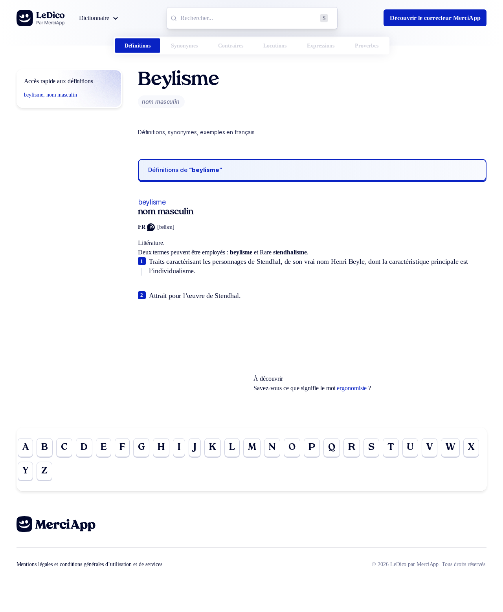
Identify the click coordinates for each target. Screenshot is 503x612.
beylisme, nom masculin (50, 95)
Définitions (138, 46)
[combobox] (252, 18)
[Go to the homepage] (41, 18)
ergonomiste (352, 388)
